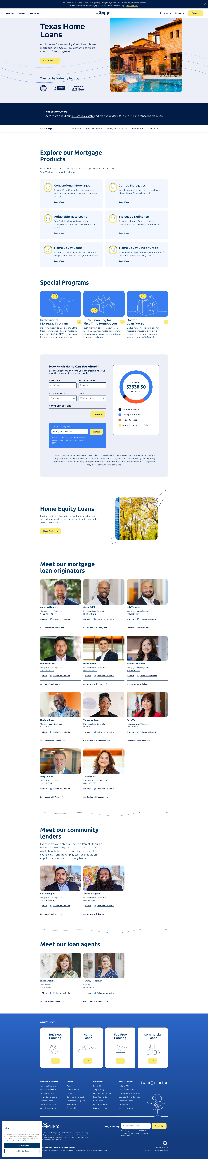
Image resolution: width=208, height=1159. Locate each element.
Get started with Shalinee (138, 684)
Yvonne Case (89, 776)
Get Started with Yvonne (93, 797)
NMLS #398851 (133, 727)
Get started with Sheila (50, 1001)
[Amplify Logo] (104, 13)
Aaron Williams (48, 607)
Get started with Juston (93, 914)
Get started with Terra (136, 740)
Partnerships (72, 1108)
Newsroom (71, 1104)
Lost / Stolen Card (126, 1090)
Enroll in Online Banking (129, 1093)
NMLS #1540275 (90, 727)
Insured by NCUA (162, 1147)
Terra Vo (131, 720)
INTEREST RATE (57, 393)
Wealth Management (49, 1108)
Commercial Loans (48, 1104)
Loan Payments (100, 1097)
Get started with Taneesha (94, 740)
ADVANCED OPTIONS (60, 406)
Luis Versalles (133, 607)
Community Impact (75, 1097)
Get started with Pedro (93, 684)
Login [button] (196, 13)
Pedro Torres (89, 663)
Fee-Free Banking (48, 1086)
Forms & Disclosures (102, 1093)
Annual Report (73, 1090)
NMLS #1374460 (47, 727)
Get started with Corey (93, 627)
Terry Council (46, 776)
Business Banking (48, 1090)
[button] (179, 14)
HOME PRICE (55, 380)
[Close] (39, 1124)
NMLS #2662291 (133, 614)
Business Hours (100, 1108)
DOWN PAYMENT (87, 380)
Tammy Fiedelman (92, 981)
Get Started (48, 60)
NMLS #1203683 (90, 670)
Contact (96, 432)
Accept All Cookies (22, 1145)
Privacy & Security (66, 1150)
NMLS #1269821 (46, 614)
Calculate (98, 414)
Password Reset (126, 1101)
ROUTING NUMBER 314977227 (65, 1147)
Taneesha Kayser (91, 720)
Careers (70, 1093)
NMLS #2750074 (47, 670)
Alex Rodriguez (47, 893)
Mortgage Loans (47, 1093)
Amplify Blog (98, 1090)
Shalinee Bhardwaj (136, 663)
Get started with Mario (50, 684)
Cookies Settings (22, 1151)
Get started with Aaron (50, 627)
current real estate (83, 115)
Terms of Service (78, 440)
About (44, 619)
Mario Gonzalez (48, 663)
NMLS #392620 (89, 988)
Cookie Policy (80, 1150)
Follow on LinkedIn (61, 619)
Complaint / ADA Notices (49, 1150)
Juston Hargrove (91, 893)
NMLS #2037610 (133, 670)
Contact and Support (76, 1101)
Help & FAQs (124, 1086)
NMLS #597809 (46, 988)
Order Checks (125, 1104)
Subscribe (159, 1126)
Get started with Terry (49, 797)
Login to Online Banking (129, 1097)
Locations (167, 13)
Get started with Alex (49, 914)
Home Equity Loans (48, 1097)
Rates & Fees (98, 1086)
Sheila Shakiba (47, 981)
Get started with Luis (136, 627)
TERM (81, 393)
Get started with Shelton (50, 740)
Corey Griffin (89, 607)
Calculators (98, 1101)
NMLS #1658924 (47, 900)
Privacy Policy (62, 440)
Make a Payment (126, 1108)
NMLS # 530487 (46, 1147)
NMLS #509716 (89, 783)
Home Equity (48, 531)
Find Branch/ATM (100, 1104)
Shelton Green (47, 720)
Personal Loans (46, 1101)
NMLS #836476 (46, 783)
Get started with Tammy (93, 1001)
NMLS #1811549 (89, 614)
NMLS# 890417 (89, 900)
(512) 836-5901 (132, 5)
